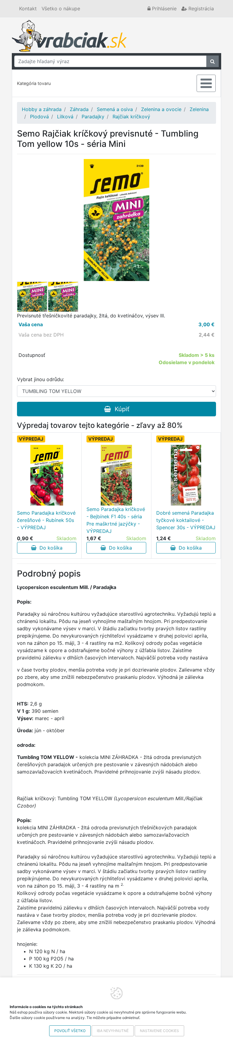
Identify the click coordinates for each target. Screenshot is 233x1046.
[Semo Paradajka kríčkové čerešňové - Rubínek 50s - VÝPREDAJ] (46, 475)
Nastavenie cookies (159, 1030)
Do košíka (49, 548)
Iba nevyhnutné (113, 1030)
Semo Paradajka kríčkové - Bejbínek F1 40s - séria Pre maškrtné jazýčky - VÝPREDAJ (115, 520)
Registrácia (200, 8)
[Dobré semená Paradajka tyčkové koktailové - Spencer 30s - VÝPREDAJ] (186, 475)
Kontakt (28, 8)
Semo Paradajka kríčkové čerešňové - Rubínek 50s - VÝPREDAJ (46, 520)
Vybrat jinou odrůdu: (40, 379)
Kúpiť (120, 409)
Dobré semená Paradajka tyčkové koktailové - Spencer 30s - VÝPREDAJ (185, 520)
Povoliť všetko (70, 1030)
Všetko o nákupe (61, 8)
